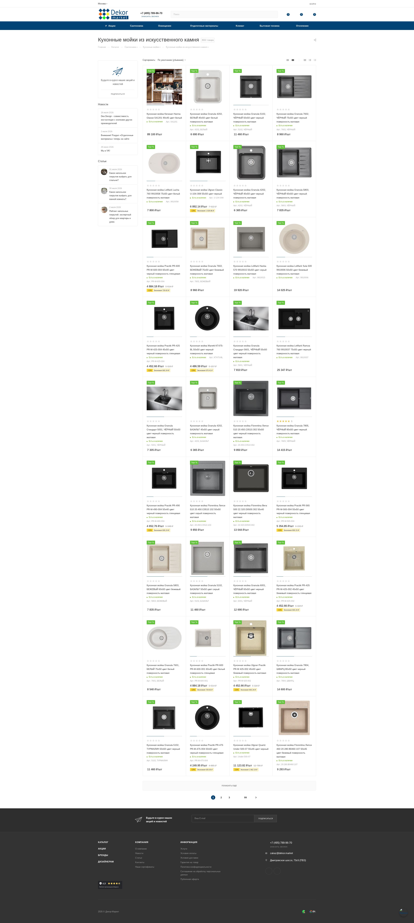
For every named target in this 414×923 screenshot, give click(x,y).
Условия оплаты (188, 853)
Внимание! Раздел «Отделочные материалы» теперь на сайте (117, 137)
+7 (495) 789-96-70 (151, 13)
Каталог (103, 842)
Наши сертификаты (144, 867)
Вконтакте (268, 871)
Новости (103, 104)
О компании (141, 849)
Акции (102, 849)
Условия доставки (189, 858)
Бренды (103, 855)
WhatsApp (277, 871)
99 (245, 797)
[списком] (310, 60)
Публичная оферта (189, 879)
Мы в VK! (105, 150)
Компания (141, 842)
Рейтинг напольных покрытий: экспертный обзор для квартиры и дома (120, 216)
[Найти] (274, 14)
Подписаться (265, 819)
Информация (188, 842)
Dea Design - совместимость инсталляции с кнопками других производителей (116, 120)
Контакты (139, 862)
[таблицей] (315, 60)
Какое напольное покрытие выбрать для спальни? (120, 176)
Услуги (183, 849)
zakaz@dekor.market (281, 853)
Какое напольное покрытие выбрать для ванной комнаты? (120, 195)
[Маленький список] (287, 60)
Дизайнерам (106, 861)
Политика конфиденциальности (195, 867)
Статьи (102, 161)
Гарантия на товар (189, 862)
